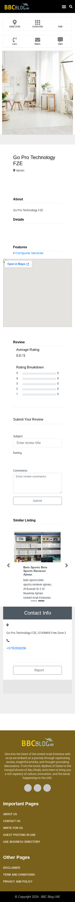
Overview (37, 26)
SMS (60, 44)
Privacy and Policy (17, 881)
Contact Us (11, 821)
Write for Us (13, 828)
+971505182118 (16, 648)
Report (39, 670)
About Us (10, 814)
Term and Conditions (19, 874)
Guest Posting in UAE (19, 834)
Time (60, 26)
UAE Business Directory (21, 841)
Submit (37, 500)
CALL (14, 44)
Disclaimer (11, 867)
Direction (14, 26)
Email (38, 44)
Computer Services (29, 253)
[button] (63, 6)
